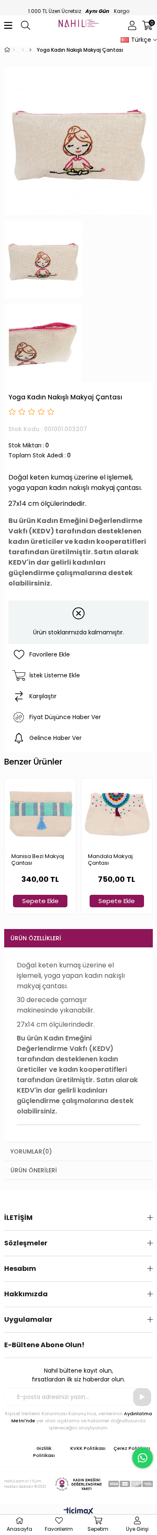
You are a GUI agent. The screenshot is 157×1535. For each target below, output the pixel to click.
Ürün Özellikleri (35, 938)
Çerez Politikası (131, 1448)
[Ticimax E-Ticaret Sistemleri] (78, 1511)
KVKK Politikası (88, 1448)
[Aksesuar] (23, 50)
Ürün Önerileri (33, 1170)
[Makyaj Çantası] (30, 50)
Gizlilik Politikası (44, 1452)
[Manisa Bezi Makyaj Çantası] (40, 813)
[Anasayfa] (14, 50)
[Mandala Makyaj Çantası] (117, 813)
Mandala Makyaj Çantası (110, 860)
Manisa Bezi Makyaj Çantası (37, 860)
